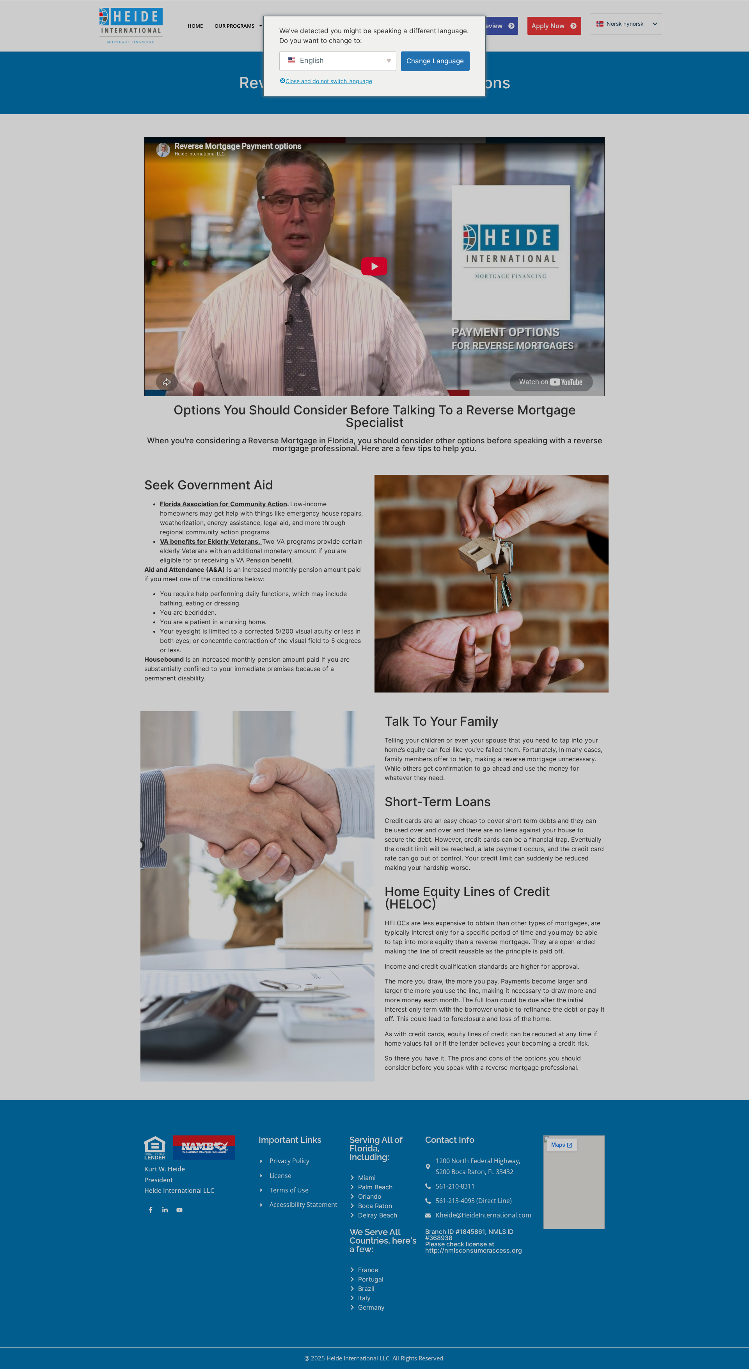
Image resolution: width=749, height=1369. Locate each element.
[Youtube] (179, 1210)
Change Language (435, 60)
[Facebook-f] (150, 1210)
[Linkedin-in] (165, 1210)
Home (195, 25)
